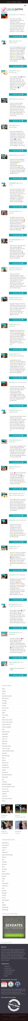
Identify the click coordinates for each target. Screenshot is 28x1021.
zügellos (4, 905)
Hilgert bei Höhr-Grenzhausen (16, 495)
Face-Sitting (5, 715)
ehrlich (3, 850)
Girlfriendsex (5, 734)
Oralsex (4, 760)
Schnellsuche (7, 966)
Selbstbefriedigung (6, 784)
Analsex (4, 691)
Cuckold (4, 705)
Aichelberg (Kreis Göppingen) (16, 356)
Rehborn (23, 155)
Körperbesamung (6, 746)
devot (3, 866)
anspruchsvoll (5, 845)
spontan (4, 890)
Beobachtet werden (7, 696)
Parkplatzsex (5, 765)
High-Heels (4, 741)
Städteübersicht (7, 968)
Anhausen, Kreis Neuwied (15, 299)
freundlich (4, 862)
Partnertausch (5, 767)
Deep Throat (5, 708)
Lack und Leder (6, 748)
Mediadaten (5, 1019)
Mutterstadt (23, 520)
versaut (4, 897)
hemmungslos (5, 900)
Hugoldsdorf (12, 326)
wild (3, 902)
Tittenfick (4, 793)
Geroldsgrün (12, 442)
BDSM (3, 693)
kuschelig (4, 869)
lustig (3, 878)
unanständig (5, 909)
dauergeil (4, 893)
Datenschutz (16, 1019)
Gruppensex (5, 736)
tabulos (4, 871)
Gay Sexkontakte (8, 974)
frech (3, 859)
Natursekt (4, 753)
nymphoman (5, 883)
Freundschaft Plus (6, 724)
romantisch (5, 885)
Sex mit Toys (5, 789)
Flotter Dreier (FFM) (7, 720)
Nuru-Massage (5, 755)
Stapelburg (22, 575)
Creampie (4, 703)
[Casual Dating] (12, 9)
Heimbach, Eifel (13, 43)
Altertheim (12, 469)
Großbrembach (4, 833)
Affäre (3, 689)
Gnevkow (17, 833)
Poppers (4, 770)
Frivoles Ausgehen (6, 727)
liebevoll (4, 876)
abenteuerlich (5, 843)
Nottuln (11, 241)
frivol (3, 888)
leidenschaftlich (6, 874)
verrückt (4, 895)
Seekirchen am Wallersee (15, 270)
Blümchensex (5, 698)
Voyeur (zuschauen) (7, 798)
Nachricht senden (17, 36)
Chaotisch (4, 847)
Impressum (22, 1019)
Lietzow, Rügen (13, 127)
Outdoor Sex (5, 762)
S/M (3, 779)
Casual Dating (4, 942)
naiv (3, 881)
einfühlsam (4, 852)
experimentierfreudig (7, 854)
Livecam (8, 2)
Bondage (4, 700)
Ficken (3, 717)
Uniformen (4, 796)
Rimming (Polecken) (7, 774)
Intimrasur (4, 743)
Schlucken (4, 782)
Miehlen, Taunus (13, 548)
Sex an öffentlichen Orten (8, 786)
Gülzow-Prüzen (23, 382)
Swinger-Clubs (5, 791)
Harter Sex (4, 739)
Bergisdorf (22, 99)
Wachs (3, 801)
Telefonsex (13, 2)
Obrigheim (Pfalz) (13, 412)
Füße (3, 729)
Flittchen (4, 857)
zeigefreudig (5, 907)
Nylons (3, 758)
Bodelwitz (11, 213)
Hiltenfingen (12, 634)
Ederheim (3, 817)
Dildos (3, 712)
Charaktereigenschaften (9, 970)
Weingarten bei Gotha (20, 817)
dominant (4, 864)
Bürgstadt (22, 15)
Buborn (11, 185)
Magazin (19, 2)
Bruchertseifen (13, 73)
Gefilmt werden (6, 731)
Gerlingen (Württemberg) (15, 606)
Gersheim (11, 664)
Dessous (4, 710)
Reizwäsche (5, 772)
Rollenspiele (5, 777)
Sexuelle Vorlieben (8, 972)
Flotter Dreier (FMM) (7, 722)
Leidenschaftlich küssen (8, 751)
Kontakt (11, 1019)
